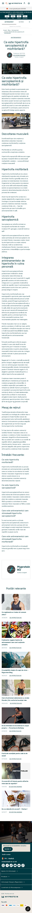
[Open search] (6, 3)
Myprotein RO (23, 568)
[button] (27, 908)
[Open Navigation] (3, 3)
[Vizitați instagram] (3, 865)
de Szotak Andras (15, 786)
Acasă (5, 30)
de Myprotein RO (19, 55)
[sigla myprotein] (15, 3)
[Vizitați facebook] (7, 865)
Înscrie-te (8, 849)
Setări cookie (6, 854)
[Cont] (24, 3)
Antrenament (9, 22)
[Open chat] (23, 865)
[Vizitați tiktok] (11, 865)
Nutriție (21, 22)
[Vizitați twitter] (19, 865)
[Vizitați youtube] (15, 865)
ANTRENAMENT (16, 37)
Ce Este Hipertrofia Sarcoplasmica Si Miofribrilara (14, 32)
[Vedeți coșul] (28, 3)
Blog (9, 30)
